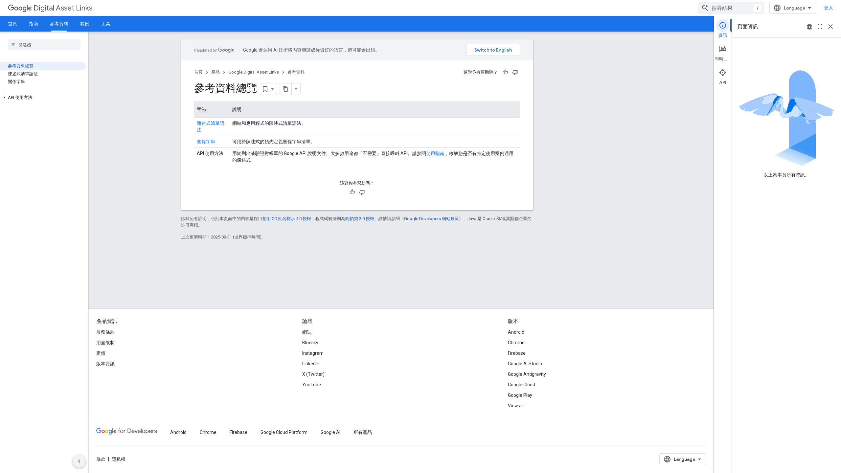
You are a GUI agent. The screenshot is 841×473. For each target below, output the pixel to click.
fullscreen (820, 27)
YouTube (311, 384)
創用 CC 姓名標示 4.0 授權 (286, 218)
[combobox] (731, 8)
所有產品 (362, 432)
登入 (828, 8)
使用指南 (435, 153)
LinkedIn (310, 363)
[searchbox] (44, 44)
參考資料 (59, 24)
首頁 (12, 24)
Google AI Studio (525, 363)
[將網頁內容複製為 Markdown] (286, 89)
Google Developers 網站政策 (431, 218)
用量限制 (105, 342)
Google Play (520, 395)
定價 (100, 353)
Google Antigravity (527, 374)
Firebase (517, 353)
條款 (100, 459)
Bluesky (310, 342)
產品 (215, 72)
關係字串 (206, 141)
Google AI (330, 432)
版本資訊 (105, 363)
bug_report (809, 27)
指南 (33, 24)
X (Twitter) (313, 374)
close (830, 27)
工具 (105, 24)
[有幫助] (505, 72)
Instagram (313, 353)
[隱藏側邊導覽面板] (79, 461)
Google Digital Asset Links (253, 72)
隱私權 (118, 459)
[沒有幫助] (515, 72)
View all (516, 405)
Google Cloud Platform (284, 432)
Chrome (516, 342)
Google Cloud (521, 384)
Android (516, 332)
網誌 (306, 332)
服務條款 (105, 332)
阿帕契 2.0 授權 (359, 218)
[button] (43, 97)
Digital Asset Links (63, 8)
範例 (84, 24)
